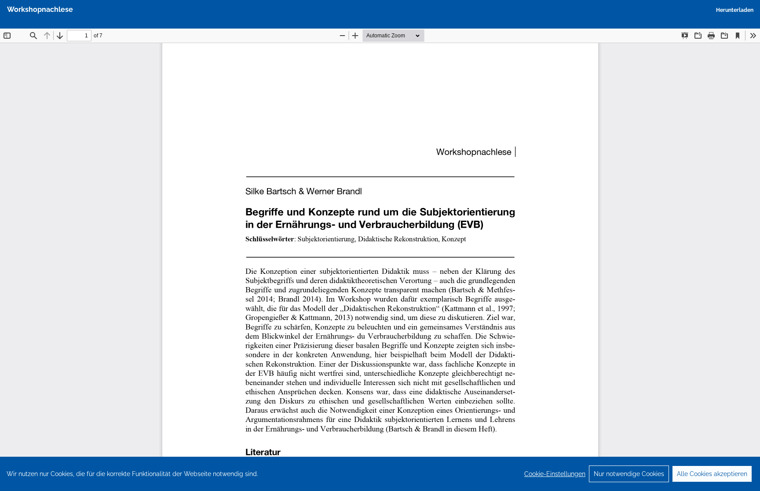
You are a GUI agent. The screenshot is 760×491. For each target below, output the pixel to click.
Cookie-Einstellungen (554, 473)
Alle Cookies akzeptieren (712, 473)
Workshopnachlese (40, 9)
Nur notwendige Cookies (629, 473)
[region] (380, 474)
